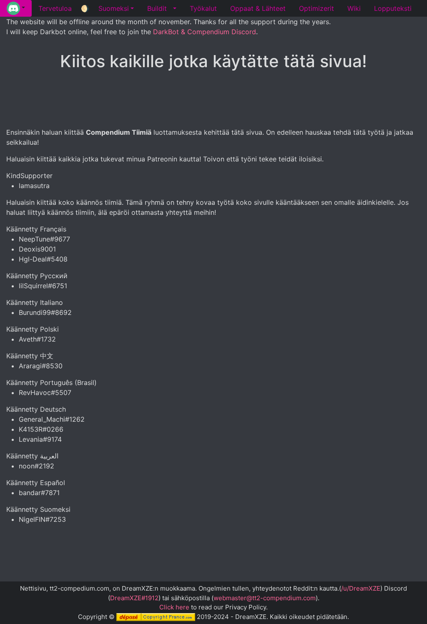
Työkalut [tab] (203, 8)
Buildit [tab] (157, 8)
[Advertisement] (213, 99)
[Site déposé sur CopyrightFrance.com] (155, 617)
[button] (16, 8)
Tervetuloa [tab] (55, 8)
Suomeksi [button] (113, 8)
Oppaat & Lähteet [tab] (258, 8)
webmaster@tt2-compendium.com (265, 598)
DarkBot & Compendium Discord (204, 32)
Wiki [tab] (354, 8)
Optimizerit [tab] (316, 8)
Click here (174, 607)
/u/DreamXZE (360, 588)
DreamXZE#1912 (134, 598)
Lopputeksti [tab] (393, 8)
